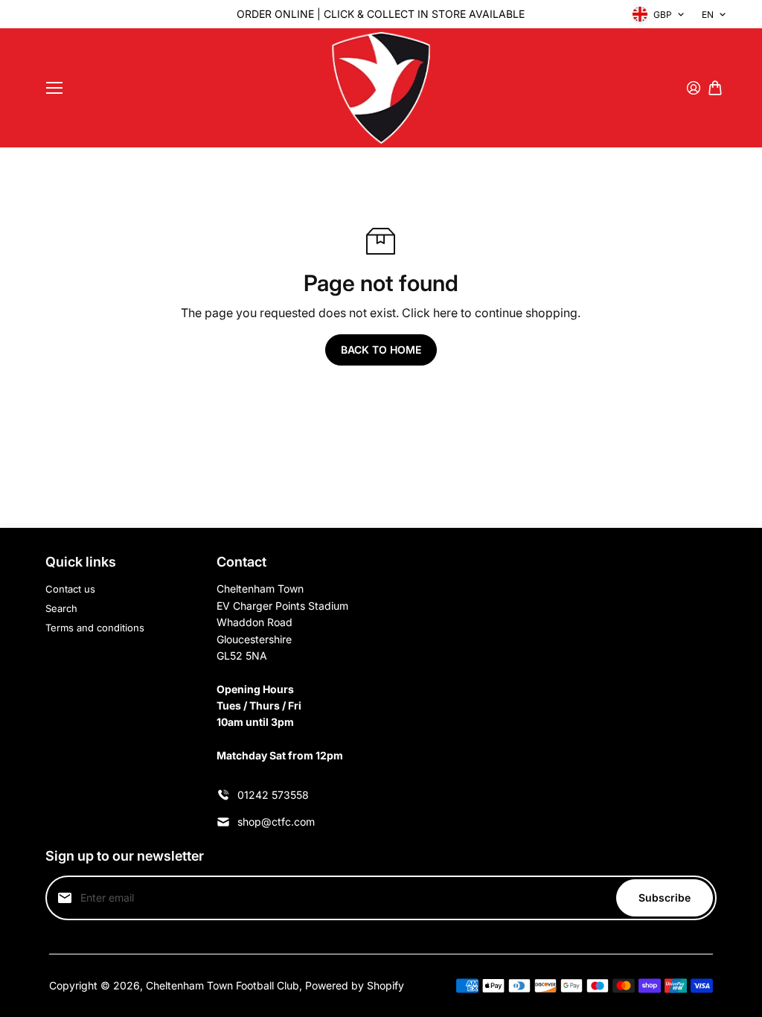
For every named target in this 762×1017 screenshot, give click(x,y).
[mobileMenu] (54, 87)
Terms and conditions (94, 628)
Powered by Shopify (354, 985)
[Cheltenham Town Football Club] (381, 87)
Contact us (70, 589)
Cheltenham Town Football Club (222, 985)
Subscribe (664, 897)
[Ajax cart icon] (715, 88)
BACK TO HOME (381, 349)
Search (61, 608)
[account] (693, 88)
